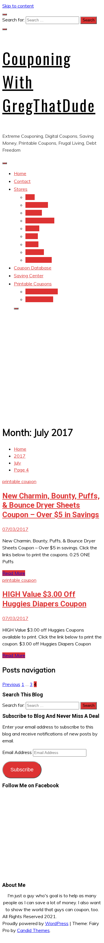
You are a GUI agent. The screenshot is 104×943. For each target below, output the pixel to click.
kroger (31, 244)
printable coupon (19, 481)
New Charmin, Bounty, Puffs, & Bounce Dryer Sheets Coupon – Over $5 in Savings (51, 505)
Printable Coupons (33, 284)
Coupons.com (39, 299)
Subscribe (22, 770)
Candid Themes (33, 930)
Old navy (34, 252)
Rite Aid (33, 213)
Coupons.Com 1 (41, 291)
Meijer (31, 236)
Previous (11, 684)
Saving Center (28, 275)
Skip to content (18, 6)
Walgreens (36, 205)
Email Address (17, 752)
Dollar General (39, 220)
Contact (22, 181)
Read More (13, 573)
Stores (20, 189)
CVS (30, 197)
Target (32, 228)
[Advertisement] (52, 367)
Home (20, 173)
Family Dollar (38, 260)
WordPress (56, 923)
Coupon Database (32, 268)
